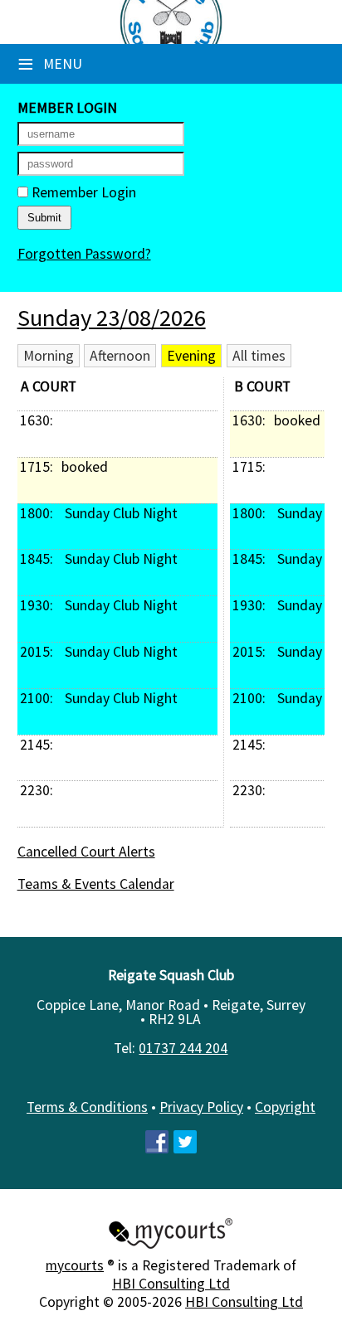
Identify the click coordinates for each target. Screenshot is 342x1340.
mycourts (75, 1265)
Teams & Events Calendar (95, 884)
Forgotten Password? (84, 254)
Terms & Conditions (87, 1107)
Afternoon (120, 356)
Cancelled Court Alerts (86, 851)
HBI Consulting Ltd (171, 1283)
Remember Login (82, 192)
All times (259, 356)
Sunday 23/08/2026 (111, 318)
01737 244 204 (183, 1048)
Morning (48, 356)
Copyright (285, 1107)
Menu (49, 64)
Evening (191, 356)
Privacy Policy (201, 1107)
